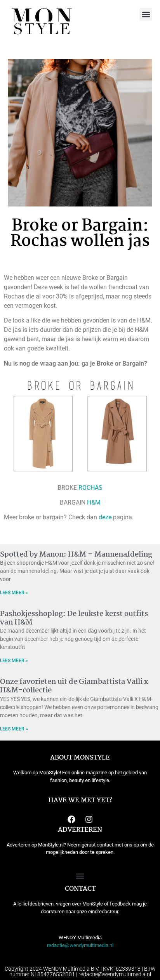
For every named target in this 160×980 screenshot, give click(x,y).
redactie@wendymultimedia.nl (80, 945)
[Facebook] (71, 819)
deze (105, 517)
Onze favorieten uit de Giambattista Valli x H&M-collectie (74, 686)
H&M (94, 502)
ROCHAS (90, 487)
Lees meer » (14, 592)
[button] (145, 14)
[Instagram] (89, 819)
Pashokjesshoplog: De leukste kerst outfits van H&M (74, 618)
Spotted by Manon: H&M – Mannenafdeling (76, 554)
